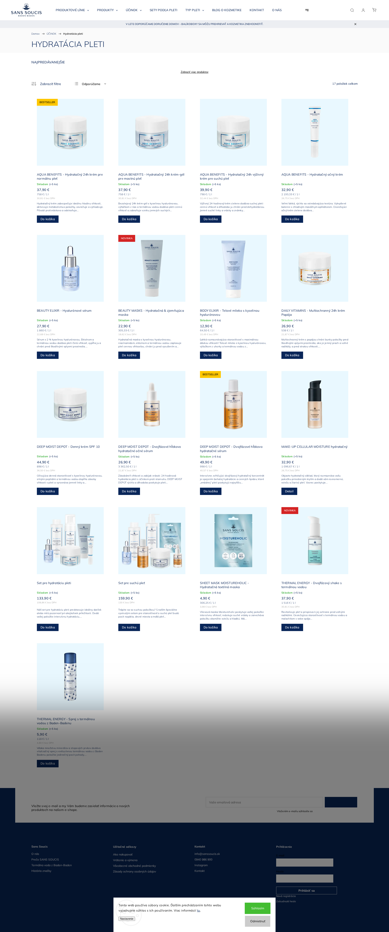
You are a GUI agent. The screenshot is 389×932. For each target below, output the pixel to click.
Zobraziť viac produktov (194, 72)
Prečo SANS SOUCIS (45, 859)
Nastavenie (126, 918)
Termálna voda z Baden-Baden (51, 865)
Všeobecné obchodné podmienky (134, 866)
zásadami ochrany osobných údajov (335, 811)
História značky (41, 871)
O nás (35, 854)
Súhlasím (257, 908)
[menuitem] (72, 10)
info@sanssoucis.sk (207, 854)
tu (198, 910)
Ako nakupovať (123, 854)
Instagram (201, 865)
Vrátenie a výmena (125, 860)
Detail (289, 491)
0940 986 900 (203, 859)
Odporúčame (91, 84)
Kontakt (199, 871)
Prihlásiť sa (341, 802)
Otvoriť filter (46, 84)
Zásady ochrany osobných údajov (134, 871)
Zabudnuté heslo (286, 901)
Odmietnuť (257, 921)
